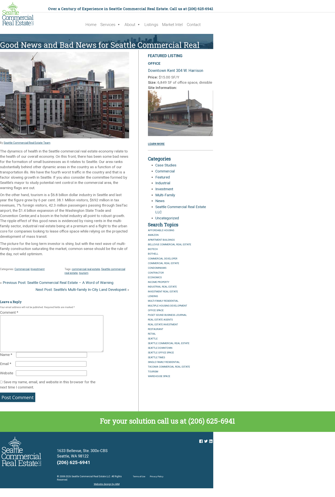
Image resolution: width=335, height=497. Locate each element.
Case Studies (165, 165)
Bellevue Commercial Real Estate (169, 244)
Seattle (153, 338)
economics (155, 277)
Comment (9, 312)
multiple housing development (167, 305)
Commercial (22, 269)
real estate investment (163, 324)
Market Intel (172, 24)
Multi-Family (165, 195)
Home (91, 24)
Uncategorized (167, 218)
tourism (83, 273)
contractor (156, 272)
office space (156, 310)
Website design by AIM (107, 484)
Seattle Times (156, 357)
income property (158, 282)
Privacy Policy (156, 476)
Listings (151, 24)
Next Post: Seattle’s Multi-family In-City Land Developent (80, 289)
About (129, 24)
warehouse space (159, 376)
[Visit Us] (201, 441)
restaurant (155, 329)
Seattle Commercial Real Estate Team (27, 142)
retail (152, 333)
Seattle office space (161, 352)
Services (107, 24)
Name (6, 354)
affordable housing (161, 230)
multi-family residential (163, 300)
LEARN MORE (156, 144)
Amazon (153, 234)
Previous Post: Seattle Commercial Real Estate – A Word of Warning (58, 282)
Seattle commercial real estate (168, 343)
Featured (162, 177)
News (160, 201)
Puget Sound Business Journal (167, 315)
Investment (38, 269)
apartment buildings (161, 239)
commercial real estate (86, 269)
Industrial (162, 183)
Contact (194, 24)
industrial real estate (162, 286)
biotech (153, 249)
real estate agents (160, 319)
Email (5, 364)
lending (153, 296)
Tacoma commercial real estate (169, 366)
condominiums (157, 267)
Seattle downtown (160, 347)
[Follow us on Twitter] (206, 441)
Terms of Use (139, 476)
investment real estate (163, 291)
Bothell (153, 253)
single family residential (164, 362)
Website (6, 373)
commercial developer (162, 258)
